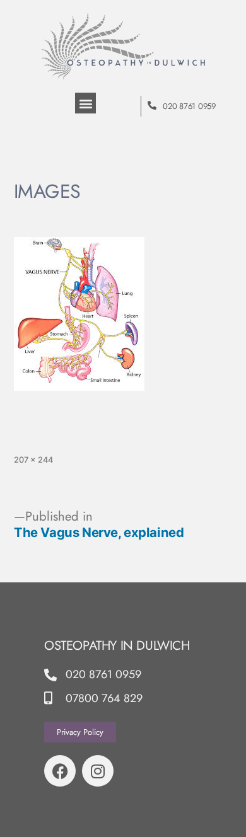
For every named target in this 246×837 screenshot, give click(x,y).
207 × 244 (33, 460)
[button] (85, 103)
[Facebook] (60, 771)
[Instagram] (98, 771)
